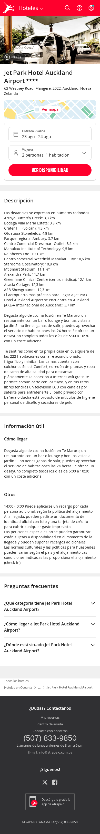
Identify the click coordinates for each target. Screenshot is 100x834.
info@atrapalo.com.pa (55, 752)
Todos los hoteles (16, 681)
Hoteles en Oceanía (18, 687)
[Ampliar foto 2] (50, 40)
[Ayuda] (79, 8)
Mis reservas (50, 717)
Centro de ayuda (50, 724)
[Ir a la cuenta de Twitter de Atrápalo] (45, 784)
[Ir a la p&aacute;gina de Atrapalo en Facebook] (55, 784)
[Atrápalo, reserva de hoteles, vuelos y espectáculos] (8, 8)
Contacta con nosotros (50, 730)
